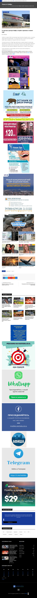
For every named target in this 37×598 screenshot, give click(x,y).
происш (16, 534)
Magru (26, 593)
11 (13, 572)
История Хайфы (26, 551)
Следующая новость (30, 282)
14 (27, 572)
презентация (9, 531)
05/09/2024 (5, 34)
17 (8, 574)
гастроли (4, 534)
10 (8, 572)
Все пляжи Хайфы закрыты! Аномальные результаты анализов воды (18, 306)
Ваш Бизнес (26, 550)
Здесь (28, 52)
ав (24, 531)
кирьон (13, 271)
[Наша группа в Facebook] (18, 590)
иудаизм (15, 531)
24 (8, 575)
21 (27, 574)
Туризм (26, 555)
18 (13, 574)
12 (17, 572)
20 (22, 574)
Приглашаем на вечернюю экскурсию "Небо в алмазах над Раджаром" (18, 318)
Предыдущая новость (7, 282)
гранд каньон (8, 271)
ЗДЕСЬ (13, 54)
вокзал (20, 531)
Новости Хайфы (26, 553)
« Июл (3, 579)
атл (3, 531)
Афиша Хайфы (26, 548)
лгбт (28, 531)
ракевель (10, 534)
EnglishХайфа (26, 545)
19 (17, 574)
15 (32, 572)
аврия (21, 534)
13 (22, 572)
